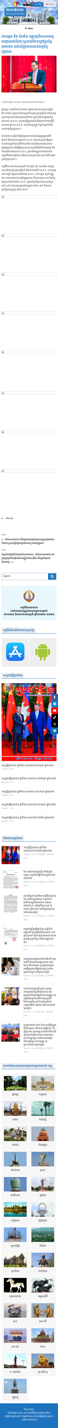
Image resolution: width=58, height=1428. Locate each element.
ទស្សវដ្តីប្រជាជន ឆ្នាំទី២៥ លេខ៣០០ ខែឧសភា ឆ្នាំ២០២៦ (27, 791)
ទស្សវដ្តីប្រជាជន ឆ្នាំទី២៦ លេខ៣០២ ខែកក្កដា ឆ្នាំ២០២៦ (27, 765)
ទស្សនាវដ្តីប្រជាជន (13, 675)
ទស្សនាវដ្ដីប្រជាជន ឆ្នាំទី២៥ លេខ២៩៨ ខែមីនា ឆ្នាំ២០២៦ (27, 817)
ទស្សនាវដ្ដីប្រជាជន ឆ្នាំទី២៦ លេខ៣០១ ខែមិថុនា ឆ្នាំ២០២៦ (28, 778)
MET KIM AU (40, 102)
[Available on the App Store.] (15, 652)
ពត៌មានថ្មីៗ (9, 518)
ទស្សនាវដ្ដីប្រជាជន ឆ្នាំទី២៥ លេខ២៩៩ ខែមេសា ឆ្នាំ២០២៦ (28, 804)
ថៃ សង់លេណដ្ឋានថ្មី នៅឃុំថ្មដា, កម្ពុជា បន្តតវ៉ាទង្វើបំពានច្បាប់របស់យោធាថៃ (39, 875)
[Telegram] (54, 704)
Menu (30, 28)
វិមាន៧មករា (14, 10)
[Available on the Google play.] (43, 652)
